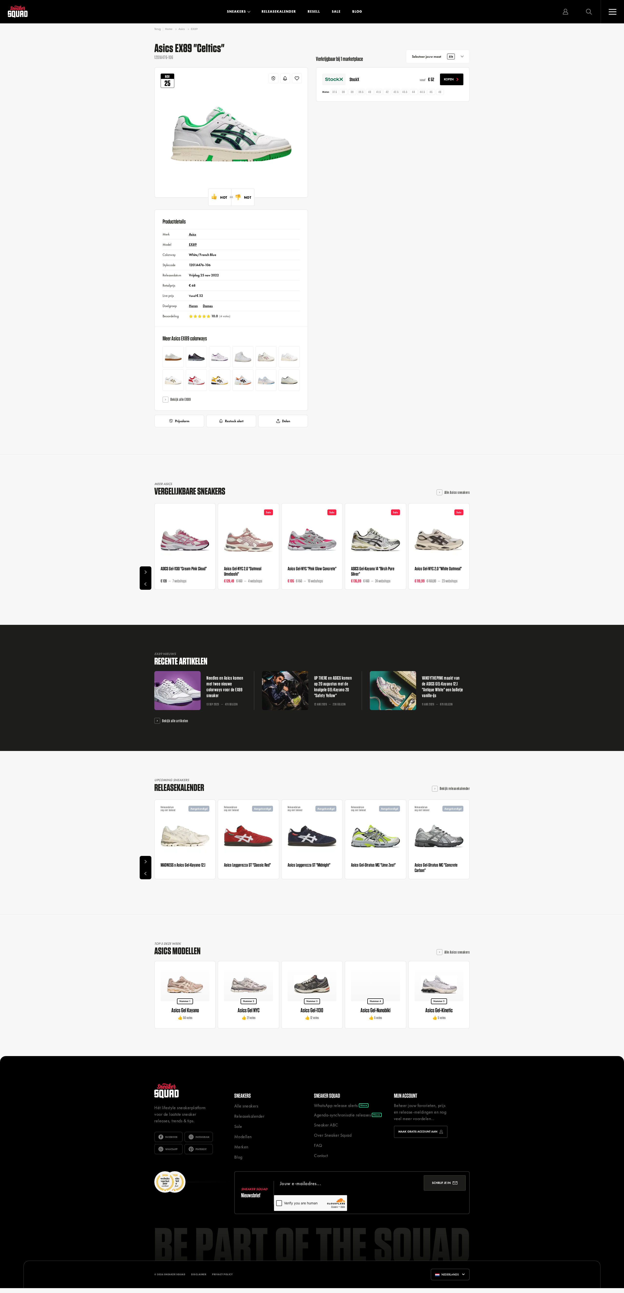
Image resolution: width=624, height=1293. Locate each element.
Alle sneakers (246, 1106)
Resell (314, 11)
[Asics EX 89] (266, 380)
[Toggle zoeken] (589, 11)
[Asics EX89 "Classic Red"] (196, 380)
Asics (181, 29)
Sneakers (236, 11)
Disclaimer (198, 1274)
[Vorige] (145, 584)
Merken (241, 1147)
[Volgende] (145, 572)
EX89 (194, 29)
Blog (357, 11)
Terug (157, 29)
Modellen (243, 1136)
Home (168, 29)
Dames (208, 306)
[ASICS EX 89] (243, 380)
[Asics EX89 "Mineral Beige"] (289, 356)
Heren (193, 306)
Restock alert (234, 421)
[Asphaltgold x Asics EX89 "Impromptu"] (266, 356)
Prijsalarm (182, 421)
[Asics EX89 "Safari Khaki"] (173, 380)
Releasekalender (279, 11)
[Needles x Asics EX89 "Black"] (196, 356)
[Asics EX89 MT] (243, 356)
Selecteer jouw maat (432, 56)
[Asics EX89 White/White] (173, 356)
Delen (286, 421)
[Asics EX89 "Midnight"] (219, 380)
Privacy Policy (222, 1274)
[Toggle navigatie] (612, 11)
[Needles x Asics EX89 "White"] (219, 356)
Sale (336, 11)
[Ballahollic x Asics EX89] (289, 380)
